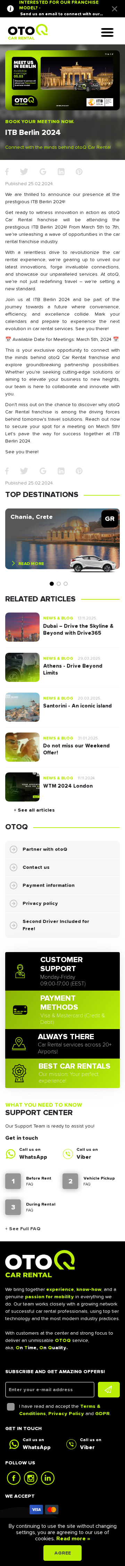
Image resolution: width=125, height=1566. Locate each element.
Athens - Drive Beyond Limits (72, 670)
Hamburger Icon (111, 32)
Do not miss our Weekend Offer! (76, 749)
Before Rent (38, 1178)
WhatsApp (33, 1157)
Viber (83, 1157)
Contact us (36, 867)
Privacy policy (40, 903)
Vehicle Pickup (99, 1178)
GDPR (102, 1413)
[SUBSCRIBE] (109, 1389)
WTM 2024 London (68, 786)
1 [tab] (52, 584)
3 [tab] (66, 584)
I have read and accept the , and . (65, 1410)
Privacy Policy (66, 1413)
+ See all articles (34, 810)
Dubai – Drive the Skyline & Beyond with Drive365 (78, 630)
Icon (44, 1509)
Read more (31, 563)
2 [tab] (59, 584)
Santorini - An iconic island (77, 706)
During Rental (41, 1205)
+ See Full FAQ (23, 1228)
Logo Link (27, 32)
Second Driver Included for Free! (56, 925)
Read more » (72, 1538)
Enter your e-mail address (41, 1389)
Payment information (49, 885)
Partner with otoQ (45, 849)
